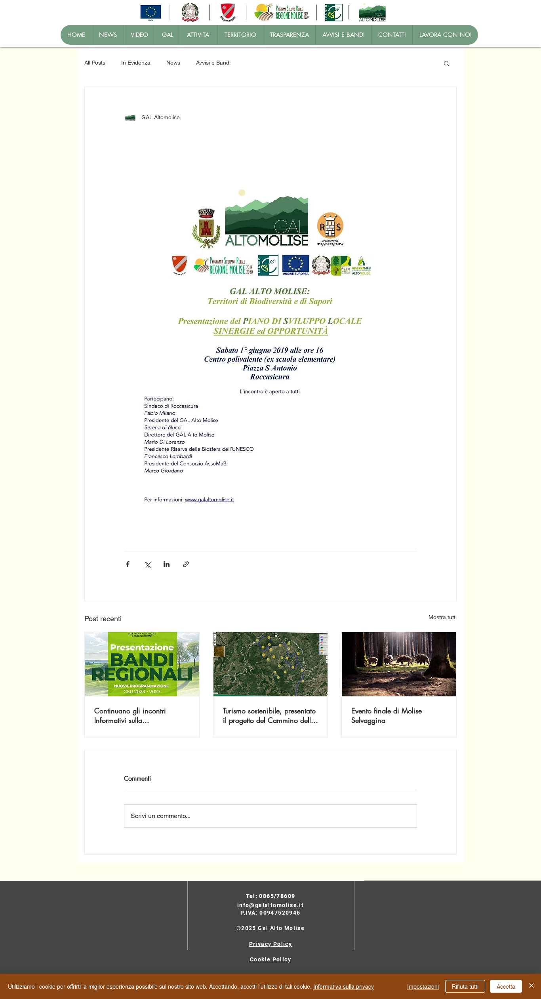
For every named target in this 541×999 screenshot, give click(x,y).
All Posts (94, 62)
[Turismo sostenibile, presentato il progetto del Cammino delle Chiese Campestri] (270, 664)
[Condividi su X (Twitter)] (147, 564)
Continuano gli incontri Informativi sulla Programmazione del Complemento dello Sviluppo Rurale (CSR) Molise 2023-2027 (138, 715)
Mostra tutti (443, 617)
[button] (446, 63)
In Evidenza (135, 62)
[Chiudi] (531, 986)
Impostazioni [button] (423, 986)
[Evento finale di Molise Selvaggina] (399, 664)
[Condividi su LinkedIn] (166, 564)
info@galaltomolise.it (270, 905)
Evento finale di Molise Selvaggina (386, 715)
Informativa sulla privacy (343, 986)
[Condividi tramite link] (186, 564)
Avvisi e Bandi (213, 62)
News (173, 62)
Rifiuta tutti (465, 986)
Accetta (506, 986)
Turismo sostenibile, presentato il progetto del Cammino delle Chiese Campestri (269, 715)
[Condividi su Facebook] (127, 564)
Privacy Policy (270, 944)
